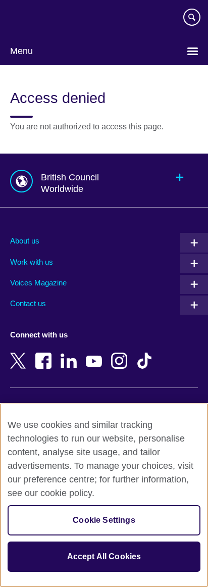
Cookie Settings (104, 520)
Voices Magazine (38, 282)
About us (24, 240)
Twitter (20, 353)
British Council (36, 18)
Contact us (28, 303)
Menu (21, 51)
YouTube (96, 353)
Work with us (31, 262)
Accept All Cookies (104, 556)
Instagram (121, 353)
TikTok (146, 353)
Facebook (45, 353)
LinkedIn (71, 353)
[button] (104, 181)
